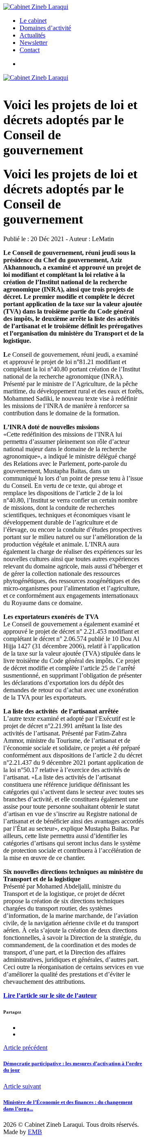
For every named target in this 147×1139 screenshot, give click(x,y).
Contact (30, 49)
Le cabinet (33, 20)
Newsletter (33, 42)
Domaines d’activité (45, 27)
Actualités (32, 35)
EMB (35, 1131)
